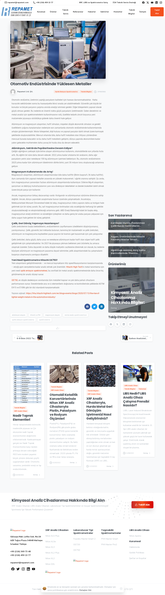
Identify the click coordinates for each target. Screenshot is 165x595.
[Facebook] (143, 2)
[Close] (121, 588)
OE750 (15, 280)
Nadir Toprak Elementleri (23, 417)
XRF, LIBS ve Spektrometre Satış (93, 2)
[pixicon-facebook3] (12, 569)
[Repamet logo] (18, 530)
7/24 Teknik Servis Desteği (124, 2)
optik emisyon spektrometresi (34, 270)
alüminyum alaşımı (18, 315)
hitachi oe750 (35, 315)
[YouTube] (152, 2)
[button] (87, 306)
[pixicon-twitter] (18, 569)
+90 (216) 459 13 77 (44, 2)
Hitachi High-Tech (74, 267)
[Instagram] (161, 2)
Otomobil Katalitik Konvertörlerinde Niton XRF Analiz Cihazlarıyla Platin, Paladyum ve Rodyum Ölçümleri (64, 407)
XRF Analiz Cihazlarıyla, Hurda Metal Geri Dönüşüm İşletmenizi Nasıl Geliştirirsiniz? (99, 408)
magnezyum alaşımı (52, 315)
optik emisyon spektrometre (23, 320)
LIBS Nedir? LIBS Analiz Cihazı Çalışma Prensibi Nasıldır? (136, 399)
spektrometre (44, 320)
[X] (148, 2)
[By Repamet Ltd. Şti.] (18, 398)
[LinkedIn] (156, 2)
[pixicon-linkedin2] (28, 569)
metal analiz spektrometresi (76, 315)
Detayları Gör (85, 590)
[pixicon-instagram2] (23, 569)
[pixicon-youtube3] (33, 569)
